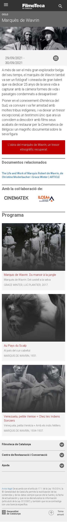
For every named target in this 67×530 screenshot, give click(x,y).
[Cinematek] (17, 198)
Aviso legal (7, 488)
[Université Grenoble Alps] (45, 198)
